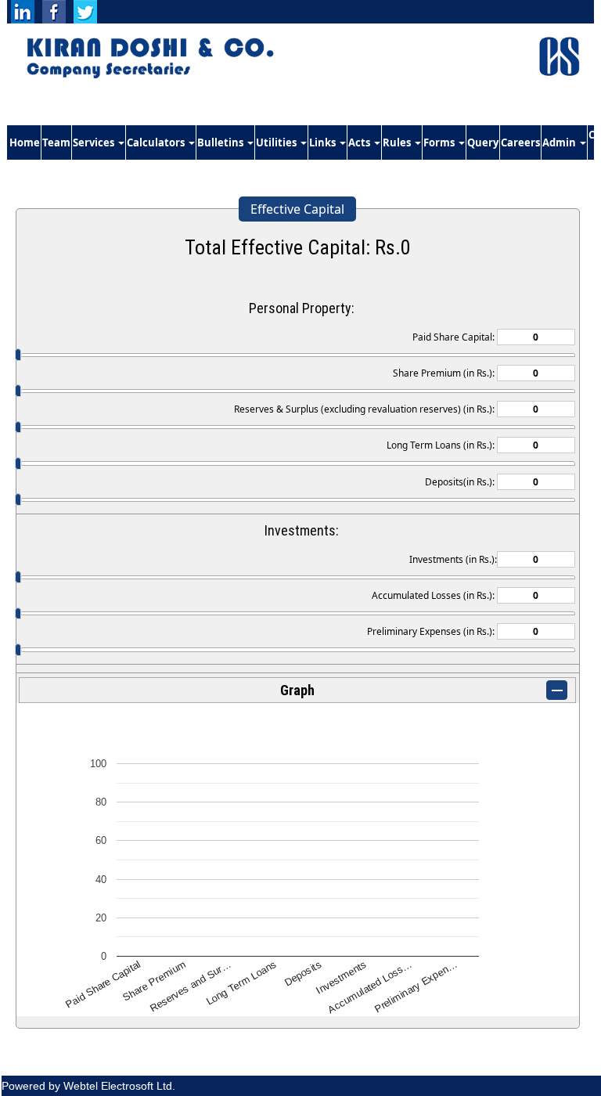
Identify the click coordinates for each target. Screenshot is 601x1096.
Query (482, 142)
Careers (520, 142)
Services (95, 142)
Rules (398, 142)
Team (56, 142)
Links (323, 142)
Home (24, 142)
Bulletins (221, 142)
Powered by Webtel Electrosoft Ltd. (88, 1086)
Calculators (157, 142)
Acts (360, 142)
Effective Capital (297, 209)
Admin (560, 142)
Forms (440, 142)
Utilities (277, 142)
